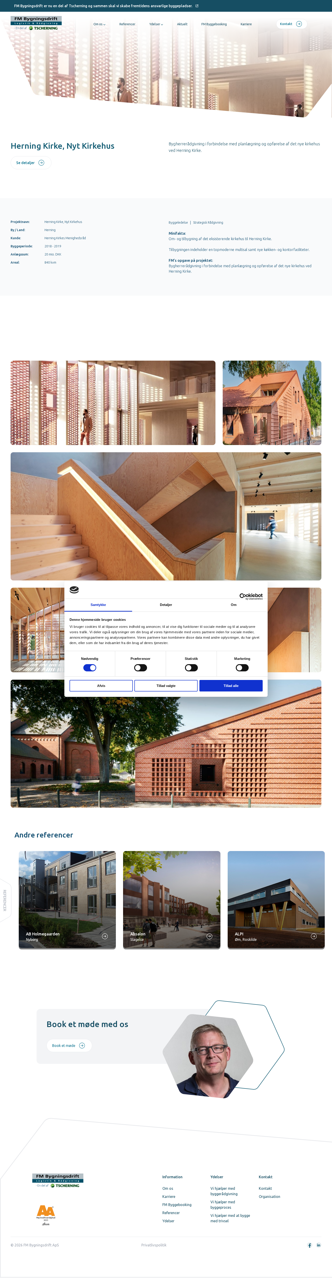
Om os (98, 24)
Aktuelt (182, 24)
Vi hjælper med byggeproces (222, 1204)
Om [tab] (233, 605)
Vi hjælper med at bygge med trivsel (230, 1218)
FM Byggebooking (214, 24)
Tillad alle (231, 686)
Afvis (101, 686)
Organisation (269, 1197)
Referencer (127, 24)
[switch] (140, 667)
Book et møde (63, 1046)
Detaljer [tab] (166, 605)
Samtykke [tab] (98, 605)
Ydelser (155, 24)
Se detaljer (25, 163)
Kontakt (286, 24)
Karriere (246, 24)
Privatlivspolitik (153, 1245)
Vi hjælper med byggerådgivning (224, 1191)
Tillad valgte (166, 686)
